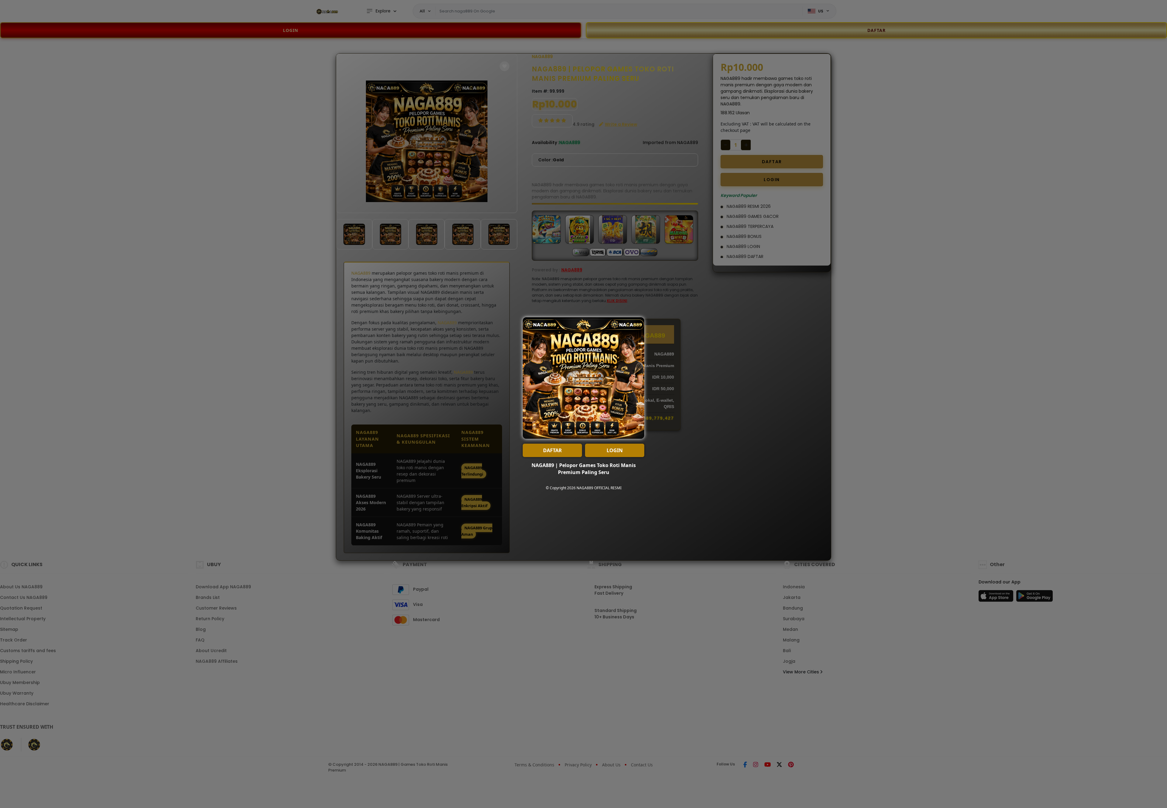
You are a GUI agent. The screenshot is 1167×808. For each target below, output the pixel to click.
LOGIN (615, 450)
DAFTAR (552, 450)
